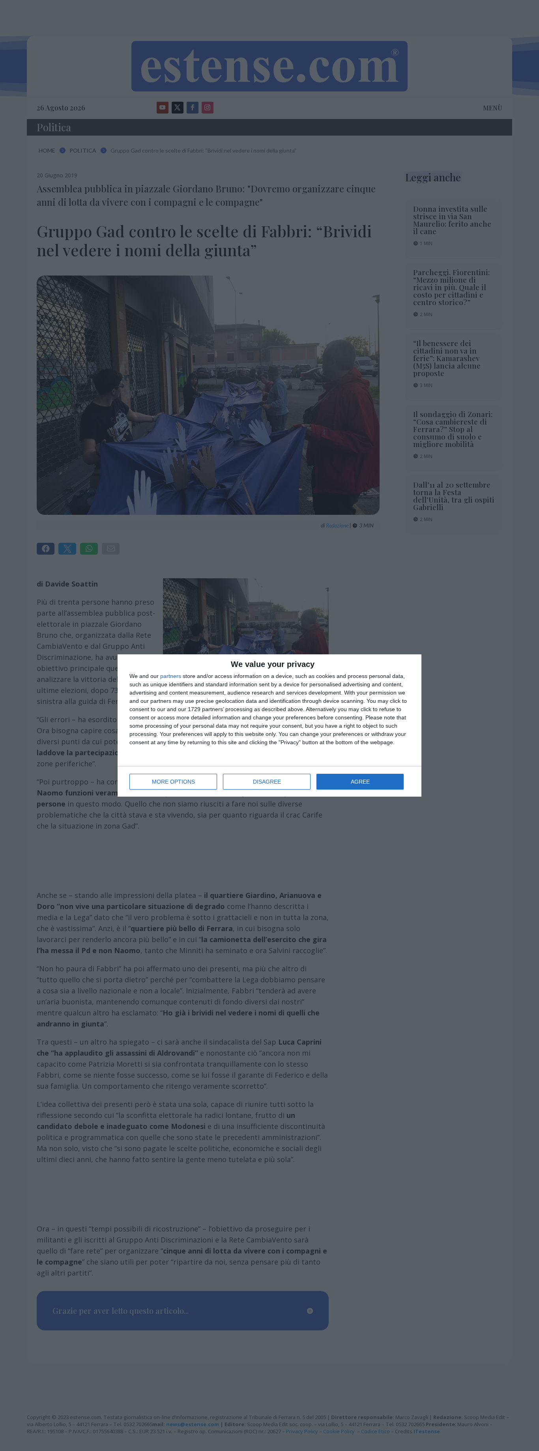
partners (170, 676)
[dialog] (269, 725)
